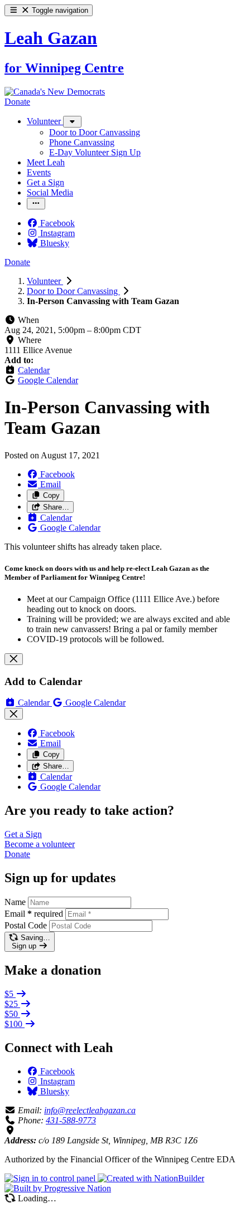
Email (33, 913)
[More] (72, 122)
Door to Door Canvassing (73, 291)
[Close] (13, 659)
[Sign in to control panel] (51, 1178)
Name (15, 902)
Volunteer (45, 281)
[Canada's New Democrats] (54, 91)
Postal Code (25, 925)
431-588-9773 (71, 1120)
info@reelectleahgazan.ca (90, 1110)
